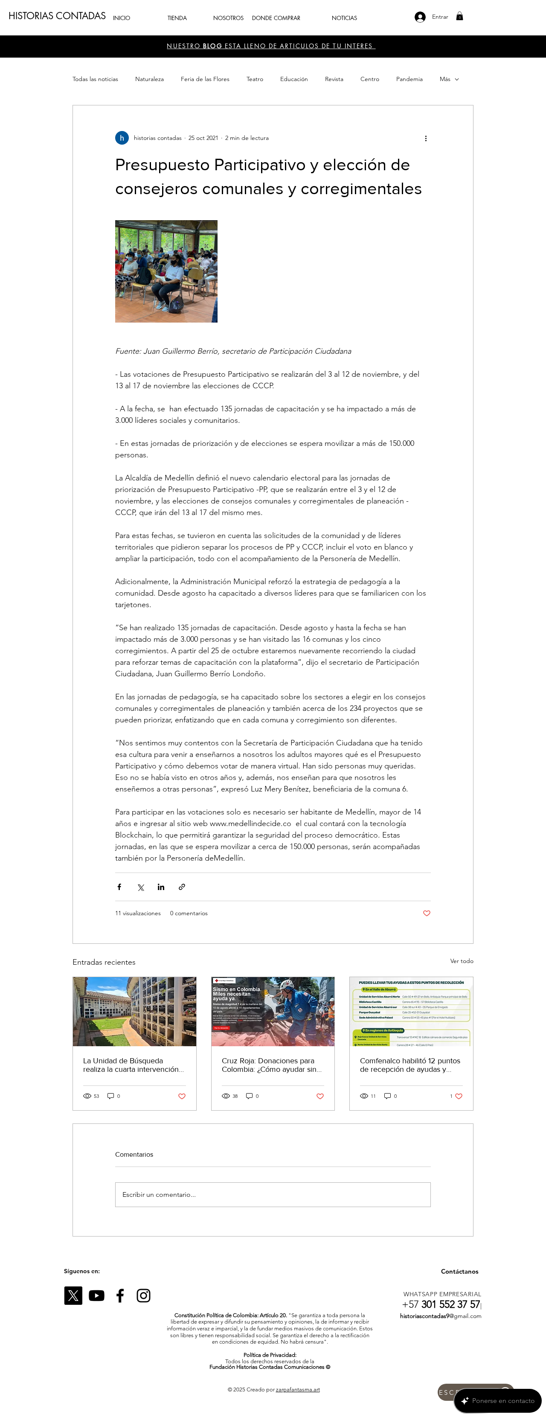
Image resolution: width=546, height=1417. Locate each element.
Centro (369, 79)
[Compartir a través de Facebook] (119, 887)
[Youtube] (96, 1295)
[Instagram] (143, 1295)
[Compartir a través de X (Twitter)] (140, 887)
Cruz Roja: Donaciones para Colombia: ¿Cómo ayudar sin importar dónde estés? (269, 1065)
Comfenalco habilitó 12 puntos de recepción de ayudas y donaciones (410, 1065)
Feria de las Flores (205, 79)
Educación (294, 79)
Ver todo (461, 961)
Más (445, 79)
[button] (459, 16)
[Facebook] (120, 1295)
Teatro (255, 79)
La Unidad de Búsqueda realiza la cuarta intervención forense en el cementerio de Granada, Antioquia (131, 1065)
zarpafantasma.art (298, 1389)
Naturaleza (149, 79)
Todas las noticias (95, 79)
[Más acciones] (426, 138)
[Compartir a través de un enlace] (182, 887)
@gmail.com (465, 1316)
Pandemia (409, 79)
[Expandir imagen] (166, 271)
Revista (334, 79)
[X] (73, 1295)
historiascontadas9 (424, 1316)
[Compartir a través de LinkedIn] (161, 887)
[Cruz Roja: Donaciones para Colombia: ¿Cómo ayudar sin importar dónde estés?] (273, 1011)
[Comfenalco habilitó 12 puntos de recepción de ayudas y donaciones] (411, 1011)
